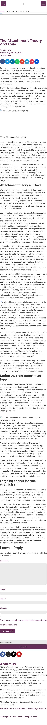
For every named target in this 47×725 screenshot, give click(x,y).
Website (3, 608)
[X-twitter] (13, 654)
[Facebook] (2, 654)
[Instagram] (8, 654)
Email (3, 599)
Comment (4, 561)
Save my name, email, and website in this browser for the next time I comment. (23, 622)
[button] (3, 3)
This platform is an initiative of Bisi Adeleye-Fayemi (23, 709)
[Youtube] (19, 654)
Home (2, 11)
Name (3, 589)
